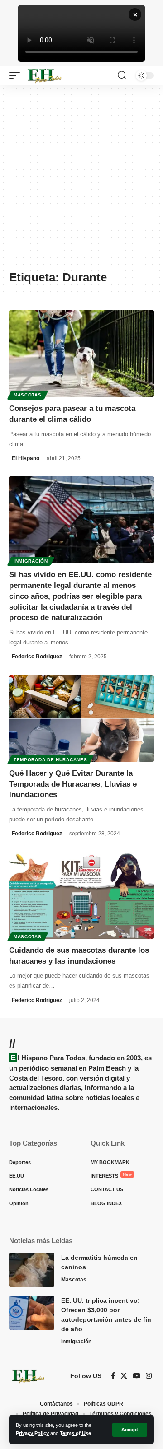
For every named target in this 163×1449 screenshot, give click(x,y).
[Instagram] (149, 1376)
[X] (123, 1376)
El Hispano (25, 458)
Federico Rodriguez (37, 656)
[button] (129, 1430)
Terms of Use (75, 1433)
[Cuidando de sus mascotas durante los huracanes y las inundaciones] (81, 895)
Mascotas (28, 394)
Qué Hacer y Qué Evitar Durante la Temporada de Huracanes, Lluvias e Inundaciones (73, 784)
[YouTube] (136, 1376)
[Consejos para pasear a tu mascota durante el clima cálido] (81, 353)
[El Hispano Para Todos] (43, 75)
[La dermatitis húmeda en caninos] (31, 1270)
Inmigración (31, 561)
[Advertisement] (81, 182)
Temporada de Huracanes (50, 759)
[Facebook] (113, 1376)
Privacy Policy (32, 1433)
